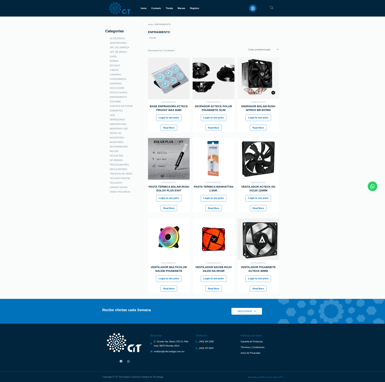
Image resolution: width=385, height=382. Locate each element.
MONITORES (117, 142)
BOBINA (114, 61)
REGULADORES (118, 169)
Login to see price (169, 117)
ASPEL (113, 56)
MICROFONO (117, 137)
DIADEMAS (116, 83)
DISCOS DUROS (118, 92)
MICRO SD (115, 133)
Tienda (169, 8)
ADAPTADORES (118, 43)
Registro (194, 8)
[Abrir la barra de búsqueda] (271, 7)
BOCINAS (115, 65)
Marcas (181, 8)
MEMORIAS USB (119, 128)
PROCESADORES (119, 164)
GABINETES (116, 110)
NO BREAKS (116, 160)
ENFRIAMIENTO (118, 97)
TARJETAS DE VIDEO (121, 173)
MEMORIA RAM (118, 124)
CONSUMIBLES (118, 79)
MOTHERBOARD (119, 146)
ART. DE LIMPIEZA (119, 47)
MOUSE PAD (116, 155)
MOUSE (114, 151)
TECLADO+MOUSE (120, 178)
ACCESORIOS (117, 38)
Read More (169, 127)
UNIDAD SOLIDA (118, 187)
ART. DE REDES (118, 52)
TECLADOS (116, 182)
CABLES (114, 70)
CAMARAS (115, 74)
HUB (112, 115)
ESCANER (115, 101)
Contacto (156, 8)
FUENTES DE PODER (121, 106)
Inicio (143, 8)
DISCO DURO (117, 88)
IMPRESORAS (117, 119)
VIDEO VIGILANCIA (120, 191)
